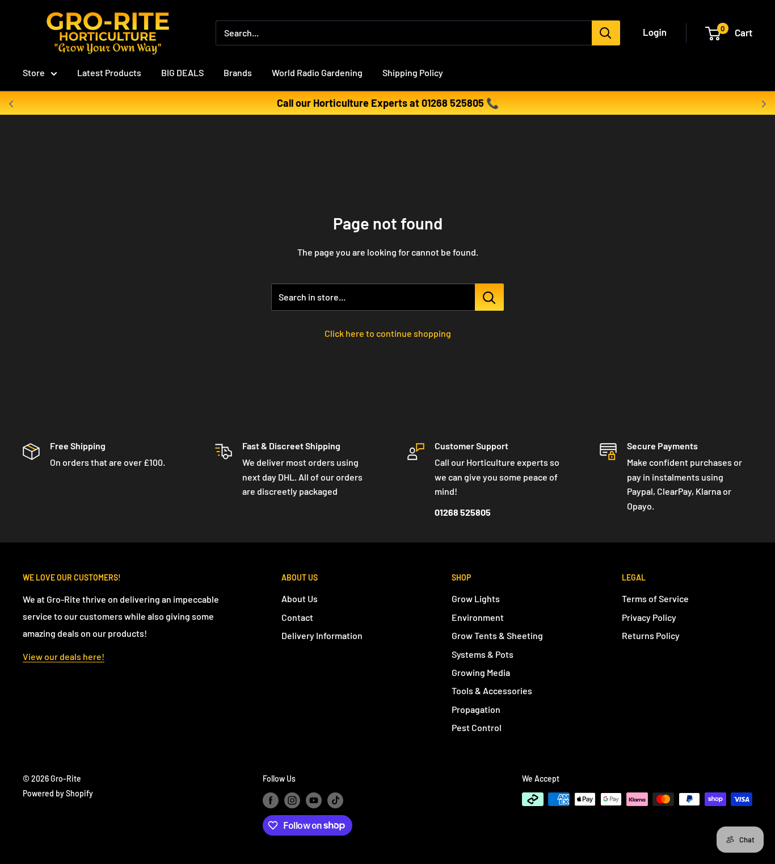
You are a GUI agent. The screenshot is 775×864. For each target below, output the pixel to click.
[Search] (606, 32)
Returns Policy (651, 635)
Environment (478, 617)
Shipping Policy (412, 72)
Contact (297, 617)
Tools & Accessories (492, 690)
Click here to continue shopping (388, 333)
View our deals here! (63, 656)
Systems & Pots (482, 654)
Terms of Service (655, 598)
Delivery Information (322, 635)
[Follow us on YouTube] (314, 800)
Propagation (476, 709)
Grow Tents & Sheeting (497, 635)
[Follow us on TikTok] (335, 800)
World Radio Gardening (317, 72)
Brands (238, 72)
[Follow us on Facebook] (271, 800)
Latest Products (109, 72)
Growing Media (481, 672)
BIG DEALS (182, 72)
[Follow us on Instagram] (292, 800)
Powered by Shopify (58, 793)
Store (34, 72)
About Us (299, 598)
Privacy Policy (649, 617)
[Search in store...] (489, 297)
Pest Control (477, 727)
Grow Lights (476, 598)
